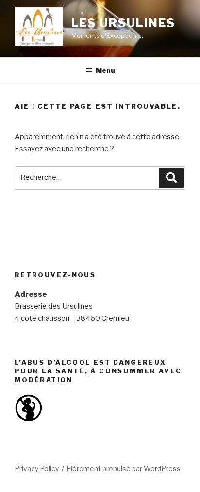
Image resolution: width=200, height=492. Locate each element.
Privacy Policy (37, 468)
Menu (105, 70)
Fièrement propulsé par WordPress (124, 468)
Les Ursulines (123, 23)
